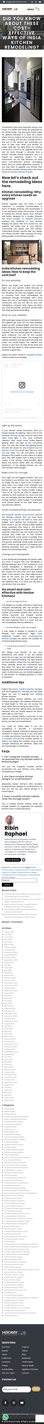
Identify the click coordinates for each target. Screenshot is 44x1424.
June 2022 (8, 1059)
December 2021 (10, 1075)
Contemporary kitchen (13, 1211)
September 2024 (11, 990)
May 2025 (8, 970)
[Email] (23, 860)
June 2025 (8, 967)
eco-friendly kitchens (12, 1160)
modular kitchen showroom (15, 1178)
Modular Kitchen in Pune (13, 1172)
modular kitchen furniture (14, 1300)
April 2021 (8, 1095)
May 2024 (8, 1001)
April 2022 (8, 1064)
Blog (24, 1354)
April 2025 (8, 973)
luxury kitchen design (12, 1280)
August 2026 (9, 932)
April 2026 (8, 942)
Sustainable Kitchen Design (15, 1188)
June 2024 (8, 998)
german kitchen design (13, 1257)
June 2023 (8, 1029)
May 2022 (8, 1062)
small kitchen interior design (15, 1165)
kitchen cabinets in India (13, 1303)
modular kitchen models (14, 1282)
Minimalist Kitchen (11, 1132)
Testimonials (27, 1362)
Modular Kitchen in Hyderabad (16, 1183)
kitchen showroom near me (15, 1290)
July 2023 (8, 1026)
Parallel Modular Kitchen (13, 1150)
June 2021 (8, 1090)
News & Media (28, 1365)
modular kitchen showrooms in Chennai (20, 1313)
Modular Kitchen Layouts (13, 1144)
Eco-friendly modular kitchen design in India (21, 1269)
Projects (25, 1347)
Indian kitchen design (12, 1267)
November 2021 (10, 1077)
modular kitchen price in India (16, 1231)
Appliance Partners (30, 1369)
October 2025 (9, 957)
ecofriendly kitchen (11, 1155)
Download (26, 1358)
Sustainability (7, 1369)
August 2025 (9, 962)
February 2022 (10, 1069)
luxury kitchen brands (12, 1234)
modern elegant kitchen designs (17, 1252)
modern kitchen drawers (14, 1195)
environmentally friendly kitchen (16, 1157)
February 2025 (10, 978)
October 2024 (9, 988)
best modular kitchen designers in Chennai (21, 1247)
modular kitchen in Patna (14, 1239)
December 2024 (10, 983)
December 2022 (10, 1044)
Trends (5, 1365)
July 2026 (8, 934)
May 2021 (7, 1092)
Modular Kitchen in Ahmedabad (16, 1190)
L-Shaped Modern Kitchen (14, 1203)
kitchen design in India (13, 1229)
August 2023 (9, 1024)
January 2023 (9, 1041)
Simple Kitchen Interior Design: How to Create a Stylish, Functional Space (23, 900)
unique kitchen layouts (13, 1198)
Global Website (35, 1414)
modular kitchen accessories (14, 875)
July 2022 (8, 1057)
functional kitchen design (14, 1137)
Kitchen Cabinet (10, 1175)
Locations (6, 1362)
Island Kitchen (9, 1111)
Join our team (8, 1373)
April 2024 (8, 1003)
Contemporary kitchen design (16, 1116)
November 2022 (10, 1046)
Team (4, 1354)
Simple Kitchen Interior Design (16, 1167)
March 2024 (9, 1006)
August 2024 (9, 993)
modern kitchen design (13, 1122)
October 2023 (9, 1018)
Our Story (6, 1347)
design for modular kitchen (15, 1310)
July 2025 (8, 965)
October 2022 (9, 1049)
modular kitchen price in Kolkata (17, 1308)
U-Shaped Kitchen (11, 1142)
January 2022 (9, 1072)
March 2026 (9, 944)
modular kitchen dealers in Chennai (18, 1218)
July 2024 (8, 996)
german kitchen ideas (13, 1259)
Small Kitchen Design (12, 1134)
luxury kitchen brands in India (15, 1236)
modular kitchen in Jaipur (14, 1275)
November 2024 (10, 985)
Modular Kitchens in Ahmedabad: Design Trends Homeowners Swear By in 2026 (20, 915)
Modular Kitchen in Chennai (15, 1162)
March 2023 (9, 1036)
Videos (25, 1350)
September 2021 (10, 1082)
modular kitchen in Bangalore (16, 1223)
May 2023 (8, 1031)
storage (14, 657)
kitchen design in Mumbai (14, 1201)
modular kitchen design (27, 872)
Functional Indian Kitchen (14, 1152)
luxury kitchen (9, 1241)
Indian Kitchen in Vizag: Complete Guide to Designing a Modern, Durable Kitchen (21, 905)
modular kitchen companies (15, 1262)
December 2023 (10, 1013)
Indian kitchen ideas (12, 1226)
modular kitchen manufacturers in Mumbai (21, 1244)
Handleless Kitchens (12, 1185)
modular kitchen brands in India (16, 1249)
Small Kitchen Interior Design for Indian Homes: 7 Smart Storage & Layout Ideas (22, 895)
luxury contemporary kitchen (15, 1119)
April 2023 (8, 1034)
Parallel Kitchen (10, 1147)
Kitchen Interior (10, 1114)
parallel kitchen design (13, 1277)
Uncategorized (10, 1292)
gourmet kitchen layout (13, 1206)
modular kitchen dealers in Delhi (17, 1221)
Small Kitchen (9, 1109)
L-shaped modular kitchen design (17, 1208)
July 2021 (7, 1087)
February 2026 (10, 947)
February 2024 (10, 1008)
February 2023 (10, 1039)
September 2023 (11, 1021)
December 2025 (10, 952)
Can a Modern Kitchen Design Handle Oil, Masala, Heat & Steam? (20, 910)
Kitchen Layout (10, 1129)
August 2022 (9, 1054)
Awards (5, 1350)
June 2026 (8, 937)
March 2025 (9, 975)
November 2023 (10, 1016)
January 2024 (9, 1011)
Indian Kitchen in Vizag (13, 1170)
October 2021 (9, 1080)
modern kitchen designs (14, 1285)
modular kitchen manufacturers (16, 1254)
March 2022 (9, 1067)
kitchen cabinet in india (13, 1272)
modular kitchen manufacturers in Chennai (21, 1298)
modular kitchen (12, 738)
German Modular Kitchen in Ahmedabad (20, 1193)
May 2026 (8, 939)
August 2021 (9, 1085)
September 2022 (11, 1052)
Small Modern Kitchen (13, 1124)
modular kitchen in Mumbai (15, 1216)
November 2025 (10, 955)
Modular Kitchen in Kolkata (14, 1139)
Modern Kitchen (10, 1127)
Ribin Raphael (16, 831)
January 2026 (9, 950)
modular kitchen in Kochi (14, 1305)
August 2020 (9, 1097)
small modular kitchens (13, 1180)
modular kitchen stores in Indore (17, 1213)
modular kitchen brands (13, 1264)
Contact (25, 1373)
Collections (6, 1358)
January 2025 (9, 980)
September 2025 (11, 960)
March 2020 (9, 1100)
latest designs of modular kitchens (24, 219)
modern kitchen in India (21, 172)
